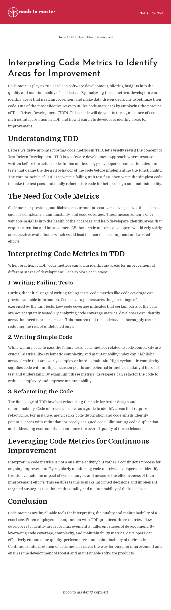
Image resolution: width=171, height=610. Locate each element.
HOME (144, 13)
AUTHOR (157, 13)
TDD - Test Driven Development (91, 37)
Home (61, 37)
